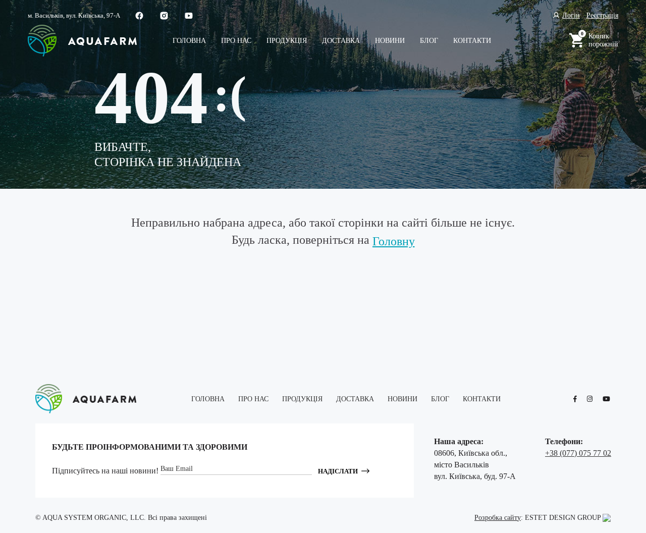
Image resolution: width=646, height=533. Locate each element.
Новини (390, 40)
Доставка (341, 40)
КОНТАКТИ (472, 40)
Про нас (236, 40)
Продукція (286, 40)
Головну (393, 241)
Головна (189, 40)
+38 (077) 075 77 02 (578, 453)
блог (429, 40)
